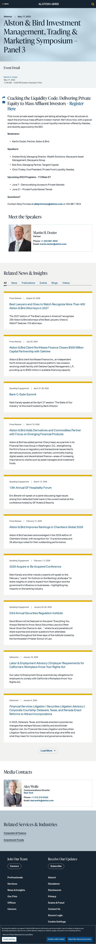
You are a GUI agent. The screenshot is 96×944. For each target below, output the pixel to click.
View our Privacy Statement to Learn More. (17, 934)
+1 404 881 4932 (49, 241)
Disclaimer (54, 884)
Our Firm (12, 896)
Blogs (55, 283)
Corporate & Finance (15, 833)
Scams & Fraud (56, 903)
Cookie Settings (57, 922)
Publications (28, 283)
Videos (66, 283)
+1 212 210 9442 (39, 797)
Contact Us (54, 909)
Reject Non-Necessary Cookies (79, 939)
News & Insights (16, 890)
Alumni (52, 877)
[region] (48, 934)
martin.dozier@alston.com (53, 244)
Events (43, 283)
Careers (11, 909)
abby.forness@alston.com (48, 204)
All (5, 283)
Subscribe (56, 866)
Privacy (52, 896)
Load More (46, 751)
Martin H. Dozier (45, 232)
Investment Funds (14, 840)
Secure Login (55, 915)
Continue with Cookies (56, 939)
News (14, 283)
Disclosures (54, 890)
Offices (11, 903)
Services (12, 884)
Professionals (15, 877)
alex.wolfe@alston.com (42, 801)
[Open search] (93, 4)
